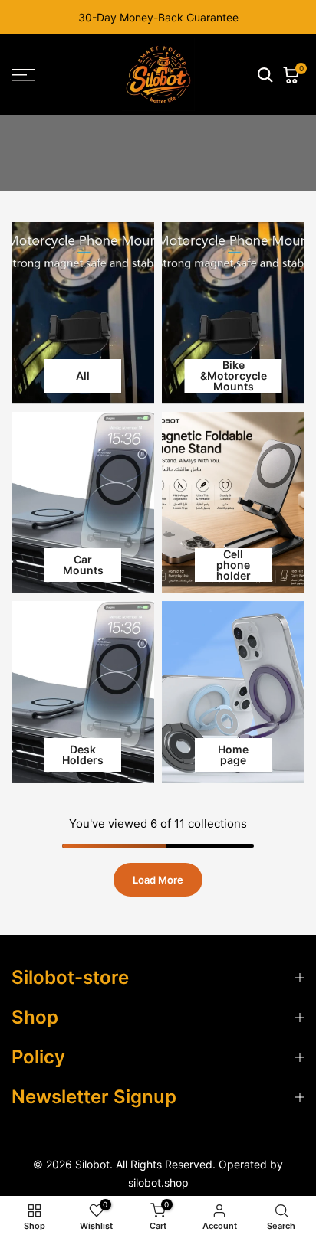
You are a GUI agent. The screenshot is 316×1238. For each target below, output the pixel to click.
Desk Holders (83, 754)
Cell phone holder (233, 565)
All (83, 375)
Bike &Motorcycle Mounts (233, 376)
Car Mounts (83, 565)
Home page (233, 754)
